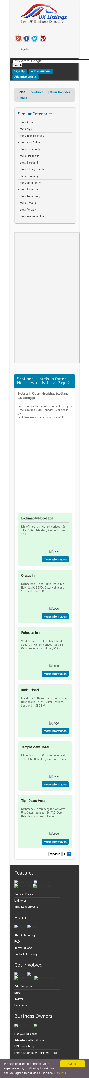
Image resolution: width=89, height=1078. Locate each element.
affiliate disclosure (26, 907)
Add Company (23, 986)
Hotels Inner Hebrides (31, 136)
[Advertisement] (47, 298)
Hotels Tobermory (29, 196)
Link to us (20, 900)
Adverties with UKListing (30, 1040)
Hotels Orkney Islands (31, 169)
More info (60, 1073)
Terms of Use (23, 948)
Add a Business (41, 71)
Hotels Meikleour (28, 156)
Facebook (20, 1005)
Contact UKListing (25, 954)
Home (21, 92)
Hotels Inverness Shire (31, 216)
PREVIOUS (55, 854)
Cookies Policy (23, 894)
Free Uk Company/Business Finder (36, 1053)
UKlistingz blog (24, 1046)
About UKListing (24, 935)
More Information (55, 559)
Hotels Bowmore (28, 189)
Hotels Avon (25, 122)
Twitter (18, 999)
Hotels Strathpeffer (29, 183)
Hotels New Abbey (29, 142)
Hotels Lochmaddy (29, 149)
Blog (17, 993)
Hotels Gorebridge (29, 176)
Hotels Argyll (26, 129)
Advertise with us (25, 77)
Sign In (25, 49)
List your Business (25, 1034)
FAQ (17, 941)
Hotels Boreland (28, 162)
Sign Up (19, 71)
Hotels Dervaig (27, 203)
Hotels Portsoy (27, 209)
